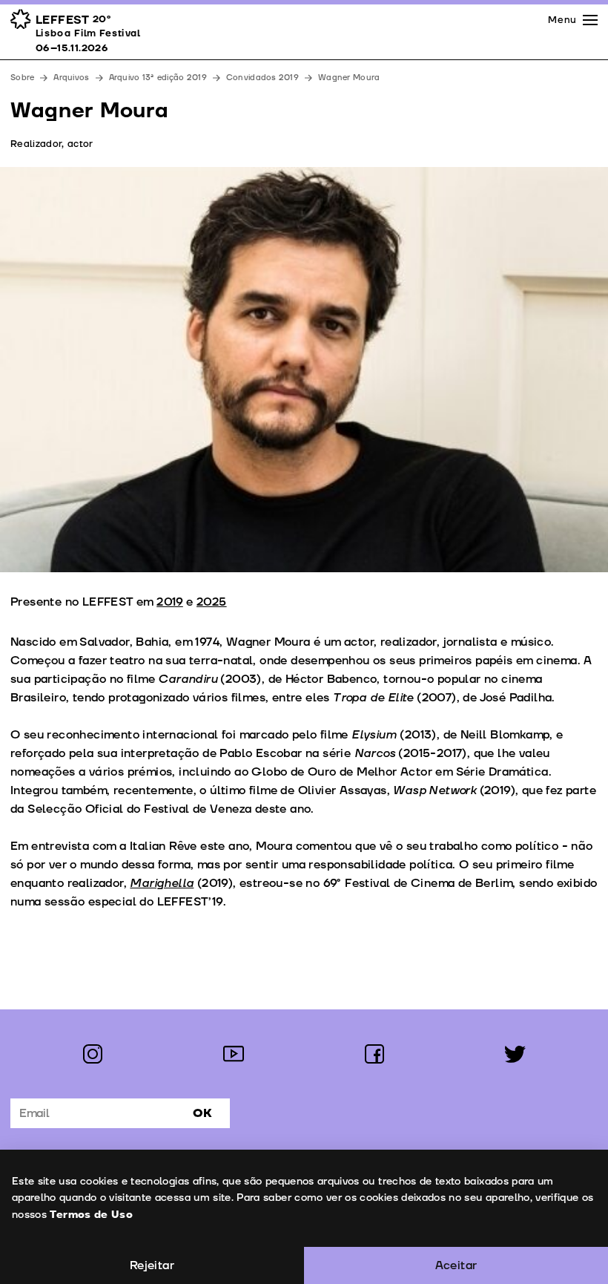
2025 (211, 602)
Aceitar (456, 1265)
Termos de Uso (91, 1215)
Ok (202, 1113)
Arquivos (71, 77)
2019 (169, 602)
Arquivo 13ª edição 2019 (158, 77)
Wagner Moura (349, 77)
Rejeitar (152, 1265)
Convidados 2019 (262, 77)
